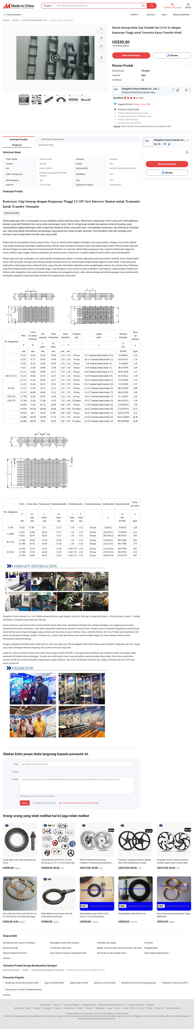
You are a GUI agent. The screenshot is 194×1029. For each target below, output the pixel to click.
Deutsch (89, 1008)
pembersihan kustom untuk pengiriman (138, 982)
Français (57, 1008)
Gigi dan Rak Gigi (10, 947)
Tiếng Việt (159, 1008)
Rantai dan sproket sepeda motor (111, 953)
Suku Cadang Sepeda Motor (156, 953)
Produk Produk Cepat (135, 1005)
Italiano (80, 1008)
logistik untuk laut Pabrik (104, 982)
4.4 (156, 144)
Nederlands (100, 1008)
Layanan (15, 20)
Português (47, 1008)
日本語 (125, 1008)
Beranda (6, 20)
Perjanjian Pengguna (71, 1005)
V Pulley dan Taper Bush (60, 947)
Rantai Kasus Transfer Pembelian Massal (23, 989)
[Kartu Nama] (187, 151)
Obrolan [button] (174, 55)
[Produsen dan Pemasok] (18, 6)
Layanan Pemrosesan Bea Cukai (34, 20)
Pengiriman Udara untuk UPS (174, 982)
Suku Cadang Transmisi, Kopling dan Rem (68, 953)
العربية (109, 1008)
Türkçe (150, 1008)
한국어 (117, 1008)
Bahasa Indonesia (173, 1008)
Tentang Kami (44, 1005)
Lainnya (6, 994)
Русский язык (69, 1008)
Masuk (188, 7)
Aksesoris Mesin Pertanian (14, 953)
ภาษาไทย (141, 1008)
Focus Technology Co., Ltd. (89, 1013)
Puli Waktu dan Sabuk (106, 942)
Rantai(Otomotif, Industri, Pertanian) (19, 942)
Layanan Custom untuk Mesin (61, 20)
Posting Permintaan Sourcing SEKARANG (79, 803)
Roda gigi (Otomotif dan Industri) (64, 942)
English (28, 1008)
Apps (164, 14)
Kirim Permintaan (131, 55)
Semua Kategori (14, 14)
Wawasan (151, 1005)
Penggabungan (151, 947)
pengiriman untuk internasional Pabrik (22, 982)
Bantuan (151, 14)
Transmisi (148, 942)
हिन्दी (132, 1008)
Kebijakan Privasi (89, 1005)
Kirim (24, 803)
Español (37, 1008)
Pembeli (133, 14)
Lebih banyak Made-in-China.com (111, 1005)
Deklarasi (56, 1005)
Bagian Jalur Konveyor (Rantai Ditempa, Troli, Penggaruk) (120, 947)
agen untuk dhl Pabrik (54, 982)
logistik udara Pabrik (79, 982)
